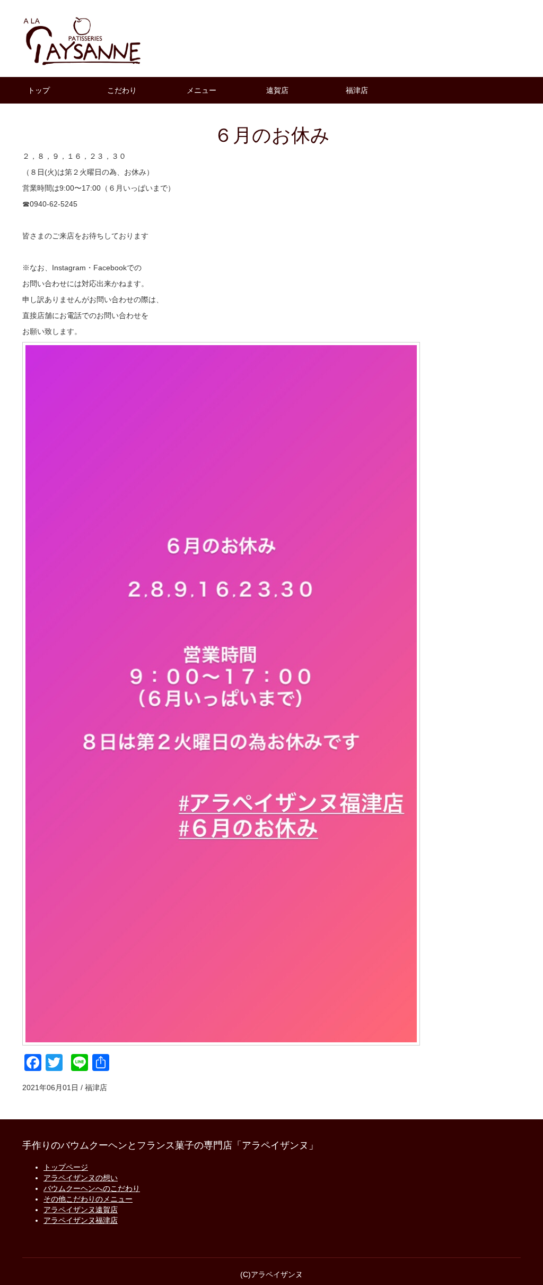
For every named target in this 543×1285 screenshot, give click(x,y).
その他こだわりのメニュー (88, 1199)
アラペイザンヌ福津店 (80, 1220)
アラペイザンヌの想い (80, 1177)
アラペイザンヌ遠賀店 (80, 1209)
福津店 (357, 90)
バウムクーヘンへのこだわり (91, 1188)
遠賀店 (277, 90)
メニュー (201, 90)
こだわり (122, 90)
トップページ (65, 1167)
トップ (39, 90)
